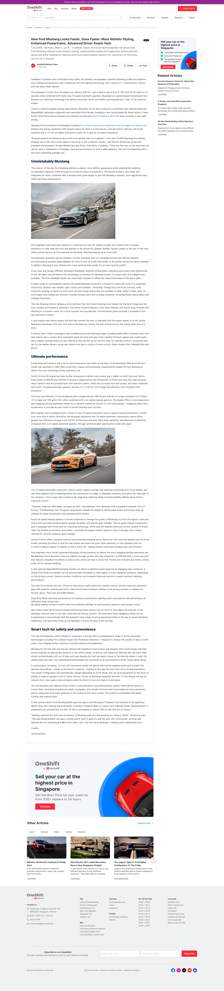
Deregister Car (86, 914)
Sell (49, 8)
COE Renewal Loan (117, 902)
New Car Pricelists (87, 926)
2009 (147, 902)
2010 (140, 905)
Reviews (151, 17)
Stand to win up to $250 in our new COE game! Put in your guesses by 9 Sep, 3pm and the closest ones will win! (112, 2)
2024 (140, 926)
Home (29, 27)
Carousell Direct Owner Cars (92, 934)
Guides (164, 17)
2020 (140, 920)
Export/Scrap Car (87, 908)
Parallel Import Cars (176, 914)
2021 (147, 920)
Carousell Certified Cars (90, 931)
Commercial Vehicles (176, 917)
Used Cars (172, 908)
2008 (140, 902)
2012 (140, 908)
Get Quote (45, 806)
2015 (147, 911)
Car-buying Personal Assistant (92, 928)
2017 (147, 914)
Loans (111, 905)
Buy (56, 8)
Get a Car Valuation (88, 911)
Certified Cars (173, 902)
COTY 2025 (86, 8)
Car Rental (172, 911)
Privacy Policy (116, 970)
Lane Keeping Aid (138, 125)
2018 (140, 917)
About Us (104, 970)
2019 (147, 917)
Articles (64, 8)
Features (179, 17)
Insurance (113, 908)
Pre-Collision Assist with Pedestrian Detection (102, 125)
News (192, 17)
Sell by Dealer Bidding (89, 902)
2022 (140, 923)
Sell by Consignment (88, 905)
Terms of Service (91, 970)
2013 (147, 908)
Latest (31, 832)
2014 (140, 911)
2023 (147, 923)
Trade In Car (85, 917)
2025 (147, 926)
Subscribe (189, 953)
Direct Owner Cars (175, 905)
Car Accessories (174, 920)
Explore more (144, 823)
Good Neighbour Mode (104, 116)
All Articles (34, 17)
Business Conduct (132, 970)
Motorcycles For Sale (176, 923)
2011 (147, 905)
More (74, 8)
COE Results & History (118, 917)
